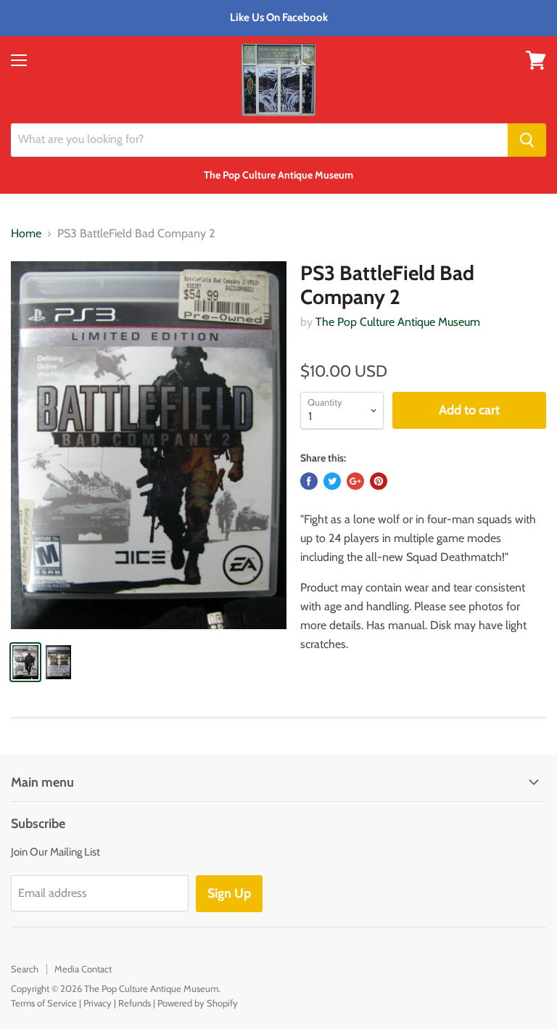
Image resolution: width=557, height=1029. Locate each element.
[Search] (527, 140)
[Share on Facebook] (309, 481)
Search (24, 969)
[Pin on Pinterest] (378, 481)
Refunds (134, 1003)
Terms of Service (44, 1003)
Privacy (97, 1003)
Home (26, 233)
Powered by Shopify (197, 1003)
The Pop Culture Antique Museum (397, 322)
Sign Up (229, 893)
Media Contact (83, 969)
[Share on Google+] (355, 481)
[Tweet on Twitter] (332, 481)
